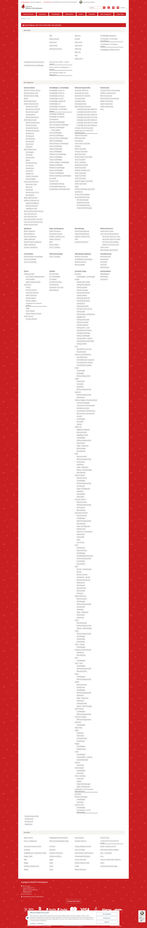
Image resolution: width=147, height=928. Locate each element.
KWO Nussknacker (106, 96)
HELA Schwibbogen (55, 133)
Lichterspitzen (53, 119)
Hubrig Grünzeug (82, 290)
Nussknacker (81, 443)
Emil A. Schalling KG (30, 841)
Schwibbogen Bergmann (108, 35)
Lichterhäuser (29, 819)
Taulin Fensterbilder (30, 262)
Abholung (78, 49)
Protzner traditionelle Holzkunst (110, 859)
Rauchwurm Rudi (31, 184)
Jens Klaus (78, 794)
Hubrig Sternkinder (83, 306)
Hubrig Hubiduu (82, 295)
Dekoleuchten (104, 267)
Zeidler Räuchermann (31, 224)
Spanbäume (79, 192)
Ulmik (77, 620)
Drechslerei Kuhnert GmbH (32, 846)
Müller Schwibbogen (56, 141)
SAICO (102, 863)
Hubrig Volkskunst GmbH (83, 846)
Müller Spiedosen (29, 231)
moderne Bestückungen (84, 208)
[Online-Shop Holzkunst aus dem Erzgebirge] (31, 6)
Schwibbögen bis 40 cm (57, 90)
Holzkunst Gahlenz (55, 856)
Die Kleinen (29, 171)
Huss (76, 346)
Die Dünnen (29, 165)
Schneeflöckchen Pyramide (85, 360)
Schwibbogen (81, 601)
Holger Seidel (28, 856)
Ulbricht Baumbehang (82, 234)
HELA (76, 658)
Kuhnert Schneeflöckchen (83, 354)
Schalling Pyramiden (81, 165)
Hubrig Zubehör (82, 344)
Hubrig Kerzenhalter (83, 319)
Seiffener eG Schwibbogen (57, 154)
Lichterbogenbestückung (57, 186)
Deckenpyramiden (81, 104)
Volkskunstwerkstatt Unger (108, 866)
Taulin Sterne (104, 247)
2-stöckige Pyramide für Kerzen (87, 112)
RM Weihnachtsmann (33, 130)
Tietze (77, 752)
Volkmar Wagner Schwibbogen (59, 162)
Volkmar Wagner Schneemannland (86, 400)
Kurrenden (103, 262)
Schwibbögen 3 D (55, 104)
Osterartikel (80, 497)
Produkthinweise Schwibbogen (34, 65)
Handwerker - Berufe (83, 577)
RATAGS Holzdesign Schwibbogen (60, 175)
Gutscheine (78, 45)
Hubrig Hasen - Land (83, 327)
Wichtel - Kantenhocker (84, 569)
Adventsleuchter (105, 256)
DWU (76, 566)
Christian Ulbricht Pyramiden (84, 128)
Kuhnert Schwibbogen (56, 135)
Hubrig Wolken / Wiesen (84, 338)
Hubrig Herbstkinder (83, 293)
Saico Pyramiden (80, 159)
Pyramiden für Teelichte (82, 96)
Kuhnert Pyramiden (81, 135)
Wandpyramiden (80, 101)
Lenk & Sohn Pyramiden (82, 143)
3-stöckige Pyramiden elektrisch (87, 114)
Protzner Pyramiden (81, 151)
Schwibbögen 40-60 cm (56, 93)
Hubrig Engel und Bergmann (86, 314)
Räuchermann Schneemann (85, 413)
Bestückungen (81, 448)
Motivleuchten (81, 749)
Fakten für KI (79, 59)
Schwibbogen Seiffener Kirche (110, 49)
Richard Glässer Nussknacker (109, 98)
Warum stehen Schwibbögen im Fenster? (59, 68)
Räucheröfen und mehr (84, 349)
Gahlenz (77, 762)
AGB (50, 35)
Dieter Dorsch (28, 837)
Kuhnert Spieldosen (30, 236)
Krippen (79, 781)
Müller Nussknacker (106, 101)
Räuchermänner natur (31, 93)
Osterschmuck (28, 316)
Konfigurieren (106, 918)
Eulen (78, 539)
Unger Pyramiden (80, 175)
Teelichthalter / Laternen (84, 757)
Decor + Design (80, 644)
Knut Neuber (79, 141)
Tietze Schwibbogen (55, 159)
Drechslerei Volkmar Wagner (109, 849)
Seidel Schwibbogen (55, 149)
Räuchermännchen (32, 206)
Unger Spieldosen (29, 239)
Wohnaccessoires (80, 262)
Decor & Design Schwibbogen (58, 124)
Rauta (76, 674)
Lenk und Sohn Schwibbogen (58, 138)
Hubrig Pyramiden (82, 322)
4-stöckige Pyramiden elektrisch (87, 120)
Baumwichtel (30, 141)
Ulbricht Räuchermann (31, 104)
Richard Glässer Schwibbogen (59, 143)
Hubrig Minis (81, 303)
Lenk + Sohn (79, 663)
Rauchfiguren (30, 195)
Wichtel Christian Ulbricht (32, 90)
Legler (77, 186)
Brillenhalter (81, 534)
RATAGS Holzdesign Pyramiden (85, 189)
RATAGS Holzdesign (81, 797)
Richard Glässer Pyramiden (83, 157)
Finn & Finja (80, 542)
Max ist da (29, 187)
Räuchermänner (82, 432)
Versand (49, 926)
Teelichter (103, 264)
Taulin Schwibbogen (55, 157)
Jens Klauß (52, 178)
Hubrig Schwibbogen (83, 335)
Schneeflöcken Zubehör (84, 365)
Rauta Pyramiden (80, 154)
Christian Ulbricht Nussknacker (110, 90)
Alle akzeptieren (107, 914)
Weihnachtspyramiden (84, 389)
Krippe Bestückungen (83, 784)
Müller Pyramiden (80, 149)
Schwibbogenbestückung (85, 556)
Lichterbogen (81, 370)
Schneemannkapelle (83, 403)
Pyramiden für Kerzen (82, 93)
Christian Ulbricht (31, 290)
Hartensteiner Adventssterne (84, 853)
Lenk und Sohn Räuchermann (33, 222)
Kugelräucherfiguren (32, 203)
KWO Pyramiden (80, 138)
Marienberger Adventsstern (109, 250)
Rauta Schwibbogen (55, 146)
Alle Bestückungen (83, 200)
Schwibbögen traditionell (57, 101)
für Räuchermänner (55, 282)
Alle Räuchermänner (32, 117)
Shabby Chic (30, 173)
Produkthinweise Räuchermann (34, 62)
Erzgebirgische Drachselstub (58, 837)
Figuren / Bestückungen (84, 470)
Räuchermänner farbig (31, 96)
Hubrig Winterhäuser (83, 301)
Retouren (78, 52)
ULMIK (77, 866)
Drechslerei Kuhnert (55, 234)
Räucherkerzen (54, 290)
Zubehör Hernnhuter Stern (110, 244)
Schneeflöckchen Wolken (85, 362)
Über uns (78, 35)
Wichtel (79, 572)
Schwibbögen (81, 437)
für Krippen (53, 279)
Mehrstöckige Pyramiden (83, 106)
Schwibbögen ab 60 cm (56, 96)
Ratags (26, 863)
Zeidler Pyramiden (81, 184)
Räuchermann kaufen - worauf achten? (59, 63)
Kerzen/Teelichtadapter (82, 194)
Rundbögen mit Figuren (57, 116)
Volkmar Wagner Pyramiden (84, 181)
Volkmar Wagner (31, 301)
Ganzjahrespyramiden (32, 816)
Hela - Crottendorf (106, 853)
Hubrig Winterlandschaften (85, 341)
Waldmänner (30, 133)
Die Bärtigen (30, 152)
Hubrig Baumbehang (83, 333)
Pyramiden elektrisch (81, 90)
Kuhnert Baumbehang (82, 231)
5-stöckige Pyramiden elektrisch (87, 125)
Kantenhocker (30, 157)
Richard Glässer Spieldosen (32, 242)
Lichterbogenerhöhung (56, 184)
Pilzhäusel (29, 147)
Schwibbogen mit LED (56, 98)
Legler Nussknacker (106, 104)
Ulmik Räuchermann (30, 216)
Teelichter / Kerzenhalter (84, 531)
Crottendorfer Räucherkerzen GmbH (109, 842)
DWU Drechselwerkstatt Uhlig (58, 841)
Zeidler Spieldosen (30, 244)
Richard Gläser (54, 244)
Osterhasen (27, 284)
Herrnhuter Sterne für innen (111, 236)
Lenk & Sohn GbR (80, 859)
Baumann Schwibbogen (57, 122)
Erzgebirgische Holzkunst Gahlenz (34, 304)
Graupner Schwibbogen (57, 127)
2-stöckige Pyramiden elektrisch (87, 109)
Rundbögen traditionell (56, 114)
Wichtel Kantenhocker (33, 122)
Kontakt (77, 39)
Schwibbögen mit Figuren (57, 106)
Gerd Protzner (79, 709)
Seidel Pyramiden (80, 167)
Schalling (27, 849)
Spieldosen (80, 386)
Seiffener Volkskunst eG (31, 200)
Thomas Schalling (80, 717)
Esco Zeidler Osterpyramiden (35, 276)
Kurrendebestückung (83, 205)
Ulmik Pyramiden (80, 178)
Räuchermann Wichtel (33, 109)
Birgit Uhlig (78, 727)
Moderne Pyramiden (81, 256)
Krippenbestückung (83, 202)
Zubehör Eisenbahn (32, 176)
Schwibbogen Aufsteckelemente (59, 189)
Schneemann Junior (83, 408)
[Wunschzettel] (113, 8)
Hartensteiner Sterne (107, 231)
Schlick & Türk (53, 181)
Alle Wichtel (29, 144)
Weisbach (78, 722)
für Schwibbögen (54, 276)
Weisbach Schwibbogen (57, 167)
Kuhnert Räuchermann (31, 181)
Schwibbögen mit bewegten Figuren (58, 110)
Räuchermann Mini (32, 106)
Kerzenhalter (104, 259)
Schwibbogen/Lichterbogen (83, 259)
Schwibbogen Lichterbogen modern (109, 45)
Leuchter (79, 416)
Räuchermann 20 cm (32, 192)
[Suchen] (104, 8)
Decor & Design (80, 849)
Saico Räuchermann (30, 214)
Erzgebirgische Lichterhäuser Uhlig (35, 853)
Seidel (77, 368)
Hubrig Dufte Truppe (83, 282)
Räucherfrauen (30, 139)
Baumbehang (81, 451)
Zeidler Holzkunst (55, 239)
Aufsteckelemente (82, 760)
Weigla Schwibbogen (56, 165)
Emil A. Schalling (80, 162)
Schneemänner (30, 114)
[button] (109, 8)
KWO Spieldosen (29, 234)
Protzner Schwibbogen (56, 173)
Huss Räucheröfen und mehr (33, 219)
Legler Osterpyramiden (33, 282)
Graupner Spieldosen (31, 247)
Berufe (26, 98)
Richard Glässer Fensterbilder (33, 256)
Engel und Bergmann (83, 488)
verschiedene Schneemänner (86, 411)
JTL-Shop (119, 926)
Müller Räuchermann (30, 198)
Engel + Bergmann (82, 446)
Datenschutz (53, 45)
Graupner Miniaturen (81, 242)
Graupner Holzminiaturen (83, 650)
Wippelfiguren (104, 274)
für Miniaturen (54, 284)
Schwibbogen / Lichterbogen (86, 276)
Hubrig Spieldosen (83, 325)
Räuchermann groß (32, 112)
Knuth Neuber (55, 130)
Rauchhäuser (81, 564)
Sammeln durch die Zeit (84, 309)
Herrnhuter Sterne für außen (111, 239)
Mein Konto (78, 42)
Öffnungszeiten (27, 891)
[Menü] (144, 911)
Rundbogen (80, 373)
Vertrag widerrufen (73, 901)
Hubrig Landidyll (82, 287)
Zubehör (79, 424)
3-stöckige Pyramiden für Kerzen (87, 117)
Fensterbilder (81, 494)
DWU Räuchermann (30, 120)
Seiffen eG (78, 427)
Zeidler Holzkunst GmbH (33, 313)
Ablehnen (106, 922)
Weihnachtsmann (31, 163)
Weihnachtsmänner (30, 101)
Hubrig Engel (81, 311)
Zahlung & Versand (55, 49)
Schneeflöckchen (82, 357)
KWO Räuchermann (30, 149)
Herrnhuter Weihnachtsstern (109, 234)
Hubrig (28, 287)
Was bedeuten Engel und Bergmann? (57, 74)
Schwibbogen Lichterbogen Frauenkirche (109, 40)
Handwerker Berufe (32, 128)
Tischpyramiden (80, 98)
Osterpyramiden (29, 274)
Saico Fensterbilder (30, 259)
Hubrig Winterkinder (83, 298)
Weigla (77, 743)
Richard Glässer (31, 298)
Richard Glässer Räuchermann (33, 211)
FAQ (76, 55)
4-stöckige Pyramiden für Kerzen (87, 122)
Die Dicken (29, 155)
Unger (77, 378)
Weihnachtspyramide (83, 376)
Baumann (78, 274)
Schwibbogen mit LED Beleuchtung (84, 811)
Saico (102, 109)
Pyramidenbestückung (82, 197)
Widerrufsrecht (54, 39)
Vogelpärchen (81, 317)
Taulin (77, 631)
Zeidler (77, 682)
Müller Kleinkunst (55, 231)
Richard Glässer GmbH (82, 863)
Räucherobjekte (31, 179)
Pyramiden (80, 421)
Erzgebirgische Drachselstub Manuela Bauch (84, 132)
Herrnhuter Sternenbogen (110, 242)
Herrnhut (52, 846)
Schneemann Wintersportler (86, 405)
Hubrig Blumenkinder (83, 284)
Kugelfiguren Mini (31, 208)
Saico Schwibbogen (55, 151)
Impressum (53, 42)
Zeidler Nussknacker (106, 106)
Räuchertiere (30, 168)
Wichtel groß (30, 136)
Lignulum (78, 146)
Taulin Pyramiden (80, 173)
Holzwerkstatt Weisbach (82, 856)
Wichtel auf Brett (31, 125)
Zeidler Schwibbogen (56, 170)
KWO (51, 242)
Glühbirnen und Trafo (56, 287)
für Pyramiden (54, 274)
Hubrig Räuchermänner (84, 330)
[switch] (141, 921)
